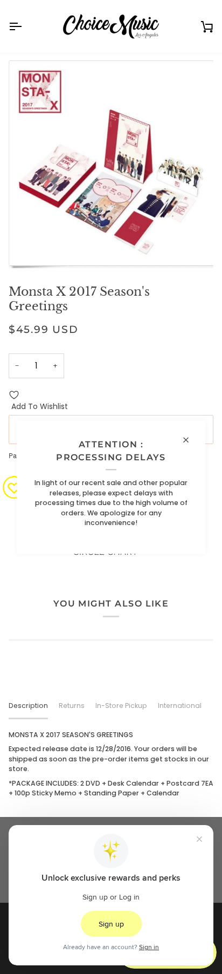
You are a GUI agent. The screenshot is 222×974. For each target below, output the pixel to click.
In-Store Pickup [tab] (121, 705)
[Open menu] (25, 26)
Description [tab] (28, 705)
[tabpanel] (111, 764)
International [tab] (180, 705)
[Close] (190, 439)
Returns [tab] (72, 705)
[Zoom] (28, 248)
